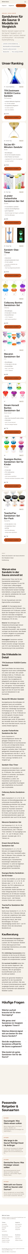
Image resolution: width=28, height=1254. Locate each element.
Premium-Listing (5, 1242)
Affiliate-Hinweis (18, 1240)
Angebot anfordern (6, 1240)
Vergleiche (4, 5)
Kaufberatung (5, 560)
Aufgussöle (17, 1229)
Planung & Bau (5, 1226)
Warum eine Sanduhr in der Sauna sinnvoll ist (13, 555)
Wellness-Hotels (5, 1238)
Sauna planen (21, 5)
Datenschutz (18, 1238)
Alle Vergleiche (18, 1224)
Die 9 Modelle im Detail (7, 558)
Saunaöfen (17, 1227)
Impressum (17, 1236)
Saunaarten (4, 1231)
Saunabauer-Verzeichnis (7, 1236)
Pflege (3, 1229)
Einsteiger (4, 1227)
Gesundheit (4, 1224)
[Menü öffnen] (25, 1)
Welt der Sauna (5, 1)
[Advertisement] (14, 1080)
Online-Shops (18, 1226)
